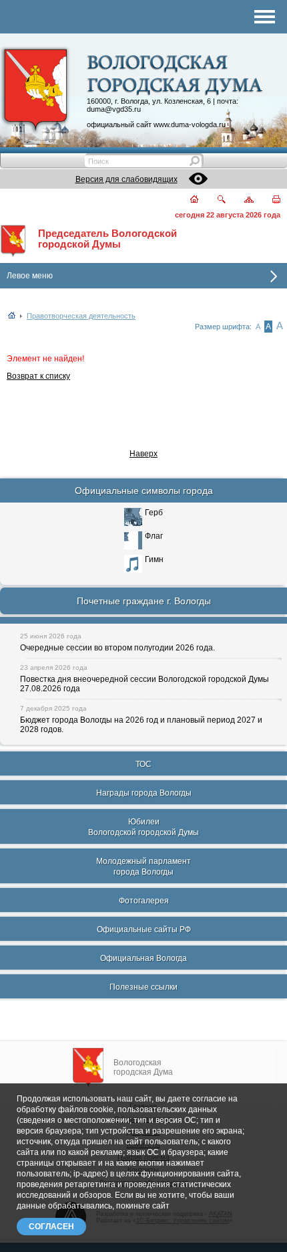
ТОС (143, 764)
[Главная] (186, 200)
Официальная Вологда (143, 958)
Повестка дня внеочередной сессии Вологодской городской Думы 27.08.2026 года (144, 684)
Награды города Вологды (144, 793)
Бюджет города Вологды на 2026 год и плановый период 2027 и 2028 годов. (141, 724)
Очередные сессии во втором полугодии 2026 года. (117, 647)
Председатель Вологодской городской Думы (107, 239)
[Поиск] (213, 200)
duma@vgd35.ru (114, 109)
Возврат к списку (38, 376)
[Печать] (268, 200)
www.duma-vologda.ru (190, 124)
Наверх (143, 453)
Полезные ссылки (143, 987)
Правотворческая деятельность (81, 316)
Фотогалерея (144, 900)
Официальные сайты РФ (144, 929)
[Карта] (241, 200)
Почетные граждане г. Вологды (144, 601)
